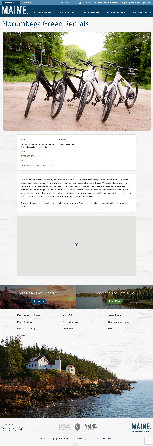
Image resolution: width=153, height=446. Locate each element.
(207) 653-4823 (28, 156)
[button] (77, 81)
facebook (4, 429)
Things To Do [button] (66, 12)
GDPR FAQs (63, 438)
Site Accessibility (47, 438)
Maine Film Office (24, 321)
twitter (9, 429)
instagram (21, 429)
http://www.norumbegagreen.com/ (36, 165)
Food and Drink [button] (90, 12)
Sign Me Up (38, 301)
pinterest (15, 429)
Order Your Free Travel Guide (101, 2)
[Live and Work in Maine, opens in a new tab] (77, 427)
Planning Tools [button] (141, 12)
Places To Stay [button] (116, 12)
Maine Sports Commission (119, 321)
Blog (110, 328)
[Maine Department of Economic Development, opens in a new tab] (91, 427)
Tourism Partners (115, 314)
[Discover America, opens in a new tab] (64, 427)
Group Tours (68, 328)
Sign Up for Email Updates (136, 2)
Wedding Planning (70, 321)
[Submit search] (80, 3)
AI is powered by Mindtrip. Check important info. (93, 438)
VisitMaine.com (11, 3)
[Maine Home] (15, 10)
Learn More (114, 301)
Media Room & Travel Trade (28, 314)
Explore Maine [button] (42, 12)
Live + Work (67, 314)
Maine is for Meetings (26, 328)
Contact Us (22, 335)
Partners (27, 3)
